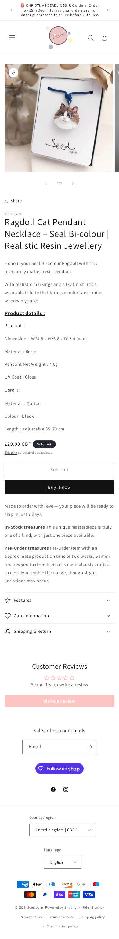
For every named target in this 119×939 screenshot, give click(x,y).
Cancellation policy (62, 926)
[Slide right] (73, 183)
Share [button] (16, 201)
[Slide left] (46, 183)
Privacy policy (31, 917)
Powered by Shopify (61, 907)
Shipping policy (92, 917)
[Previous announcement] (11, 10)
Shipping (11, 452)
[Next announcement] (107, 10)
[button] (12, 37)
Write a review (59, 701)
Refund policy (93, 907)
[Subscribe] (90, 747)
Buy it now (59, 487)
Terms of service (61, 917)
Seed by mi (36, 907)
